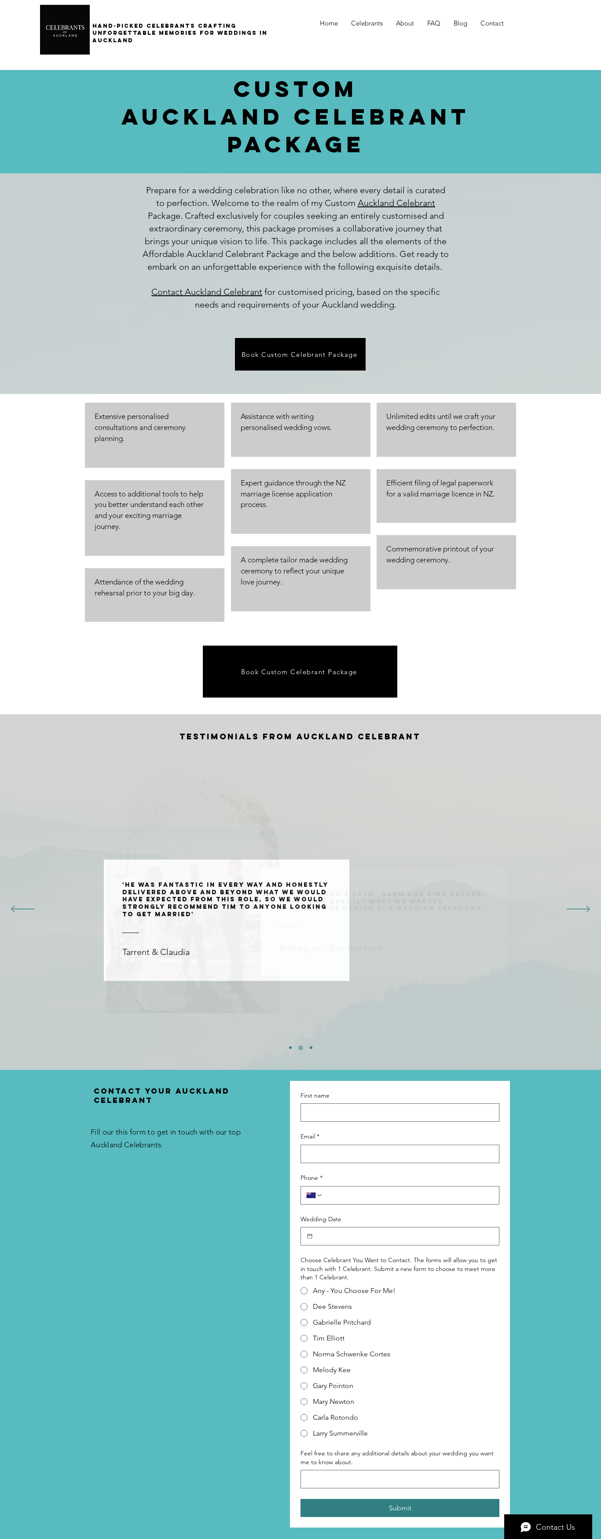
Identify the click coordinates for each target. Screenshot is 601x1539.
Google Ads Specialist (150, 1208)
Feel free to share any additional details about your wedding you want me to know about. (397, 1457)
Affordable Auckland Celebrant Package (221, 254)
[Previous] (22, 910)
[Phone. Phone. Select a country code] (314, 1195)
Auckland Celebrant (396, 203)
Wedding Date (320, 1219)
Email (309, 1136)
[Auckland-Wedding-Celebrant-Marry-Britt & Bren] (290, 1048)
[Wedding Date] (309, 1236)
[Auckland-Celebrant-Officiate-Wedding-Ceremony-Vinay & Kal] (311, 1048)
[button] (366, 23)
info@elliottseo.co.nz (155, 1182)
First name (315, 1095)
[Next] (578, 910)
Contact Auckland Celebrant (206, 291)
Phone (311, 1178)
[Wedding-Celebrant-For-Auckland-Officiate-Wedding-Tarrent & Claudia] (301, 1048)
